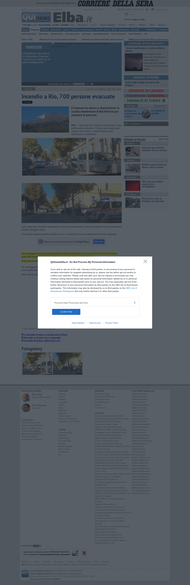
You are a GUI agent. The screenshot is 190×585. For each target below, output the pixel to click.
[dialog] (95, 292)
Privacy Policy (111, 323)
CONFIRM (66, 312)
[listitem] (95, 302)
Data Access (95, 323)
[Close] (146, 262)
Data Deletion (78, 323)
